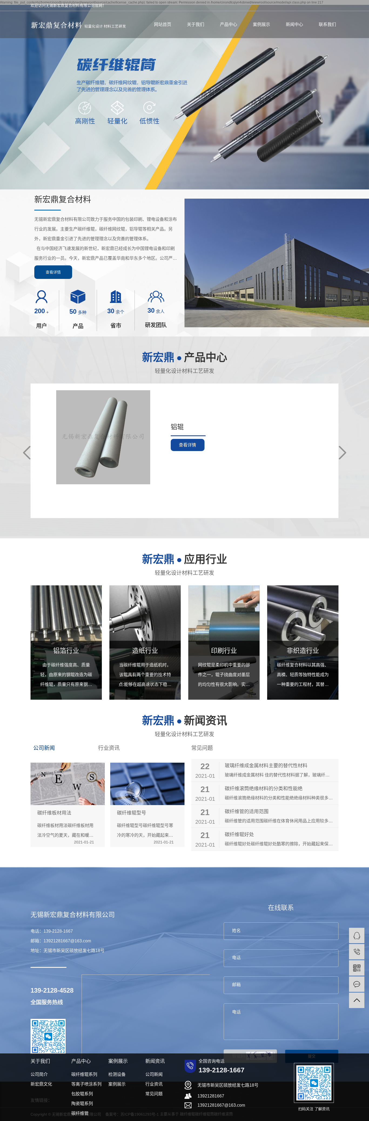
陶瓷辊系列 (82, 1103)
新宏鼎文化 (41, 1084)
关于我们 (195, 24)
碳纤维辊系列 (84, 1074)
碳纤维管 (80, 1113)
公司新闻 (44, 748)
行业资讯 (109, 748)
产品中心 (228, 24)
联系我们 (327, 24)
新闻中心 (294, 24)
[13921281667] (356, 951)
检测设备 (117, 1074)
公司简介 (39, 1074)
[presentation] (27, 452)
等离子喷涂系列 (86, 1084)
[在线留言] (356, 984)
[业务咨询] (356, 935)
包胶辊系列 (82, 1094)
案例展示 (261, 24)
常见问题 (202, 748)
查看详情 (53, 272)
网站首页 (162, 24)
